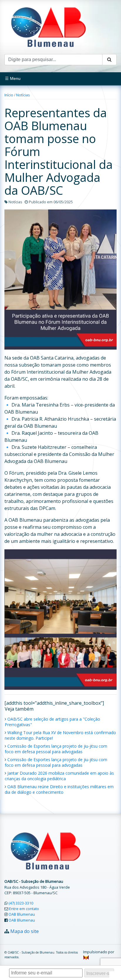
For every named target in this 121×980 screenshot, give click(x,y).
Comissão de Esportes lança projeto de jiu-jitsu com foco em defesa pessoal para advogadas (56, 748)
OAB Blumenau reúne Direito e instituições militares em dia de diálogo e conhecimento (59, 789)
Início (8, 95)
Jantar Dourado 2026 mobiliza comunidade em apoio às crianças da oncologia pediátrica (59, 775)
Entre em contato (24, 908)
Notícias (23, 95)
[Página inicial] (48, 26)
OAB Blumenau (22, 914)
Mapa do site (24, 931)
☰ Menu (13, 78)
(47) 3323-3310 (21, 903)
